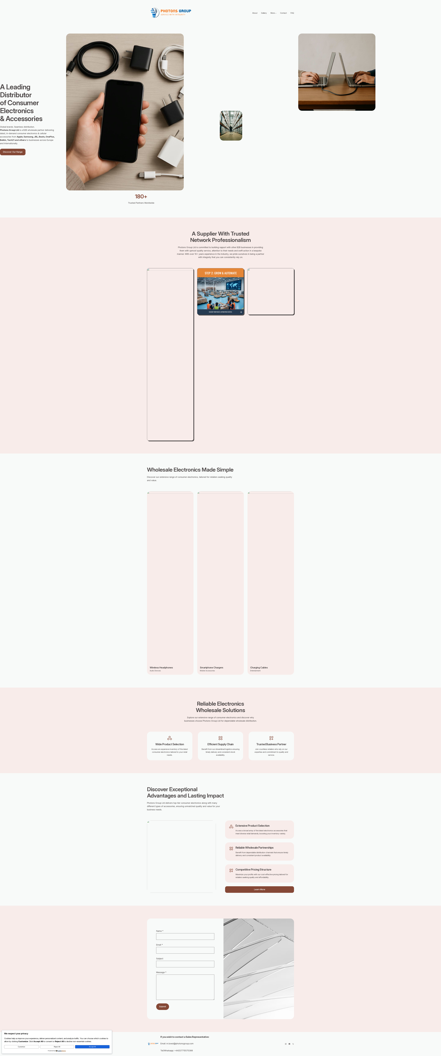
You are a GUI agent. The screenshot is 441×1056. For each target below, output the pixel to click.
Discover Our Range (13, 152)
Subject (159, 958)
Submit (162, 1006)
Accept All (92, 1047)
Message (161, 972)
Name (159, 931)
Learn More (259, 889)
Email (159, 945)
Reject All (57, 1047)
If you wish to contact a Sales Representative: (184, 1037)
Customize (21, 1047)
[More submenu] (275, 13)
